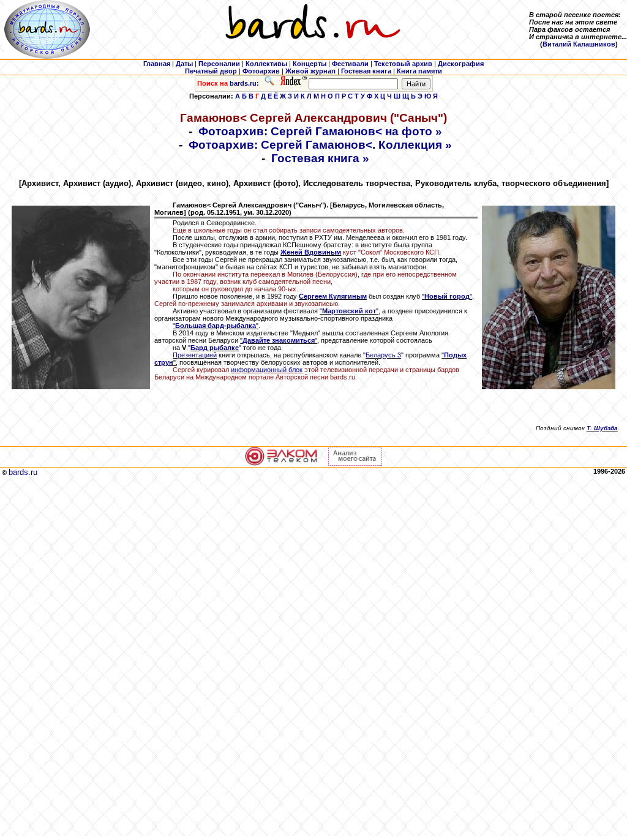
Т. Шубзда (602, 428)
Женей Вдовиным (310, 252)
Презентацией (195, 355)
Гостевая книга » (320, 158)
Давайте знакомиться (278, 340)
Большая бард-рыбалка (215, 325)
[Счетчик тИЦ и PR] (355, 463)
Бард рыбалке (214, 347)
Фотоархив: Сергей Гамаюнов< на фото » (320, 131)
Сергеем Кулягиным (333, 296)
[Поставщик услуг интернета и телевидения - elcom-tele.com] (281, 463)
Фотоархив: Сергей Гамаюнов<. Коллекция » (320, 144)
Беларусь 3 (383, 355)
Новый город (447, 296)
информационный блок (266, 369)
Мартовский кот (349, 311)
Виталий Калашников (579, 44)
